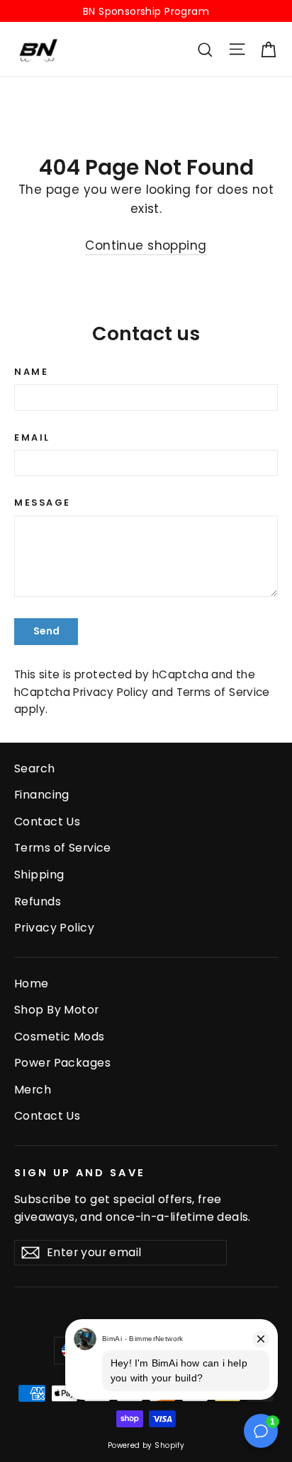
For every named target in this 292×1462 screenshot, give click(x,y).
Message (42, 502)
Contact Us (47, 821)
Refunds (37, 901)
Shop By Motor (56, 1010)
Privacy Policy (110, 692)
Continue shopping (145, 245)
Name (31, 371)
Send (46, 631)
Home (31, 983)
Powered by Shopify (146, 1445)
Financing (41, 795)
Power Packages (62, 1063)
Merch (32, 1089)
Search (34, 768)
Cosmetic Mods (59, 1036)
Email (32, 437)
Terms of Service (223, 692)
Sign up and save (79, 1173)
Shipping (39, 874)
